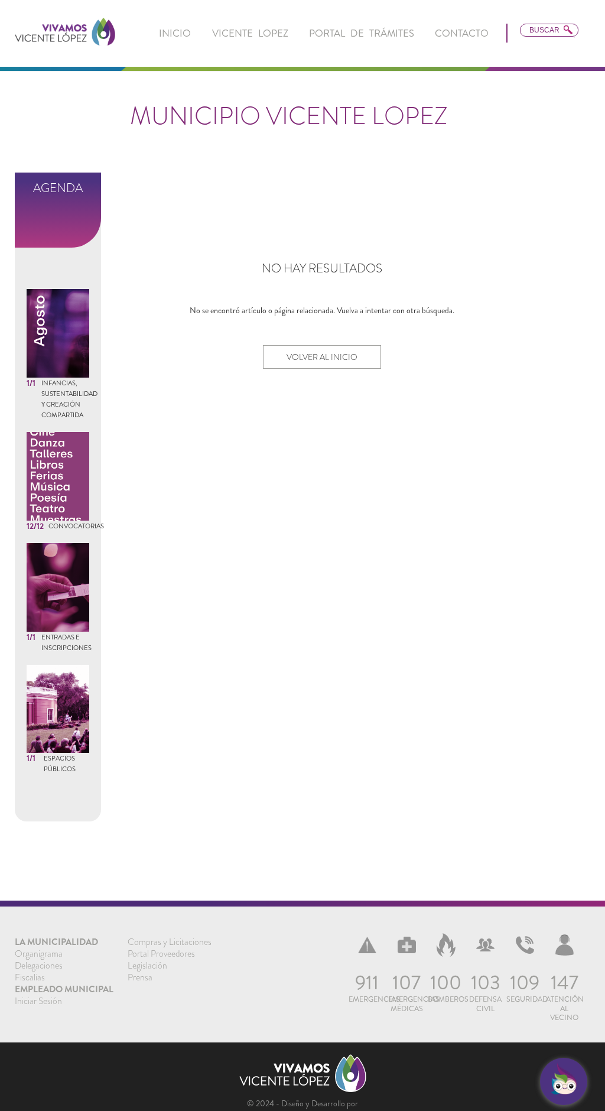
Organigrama (39, 953)
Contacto (462, 33)
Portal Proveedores (161, 953)
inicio (175, 33)
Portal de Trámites (361, 33)
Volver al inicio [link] (322, 357)
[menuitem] (175, 33)
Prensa (140, 977)
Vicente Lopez (250, 33)
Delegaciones (39, 965)
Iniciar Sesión (38, 1001)
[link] (65, 33)
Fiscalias (30, 977)
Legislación (147, 965)
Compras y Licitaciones (170, 941)
